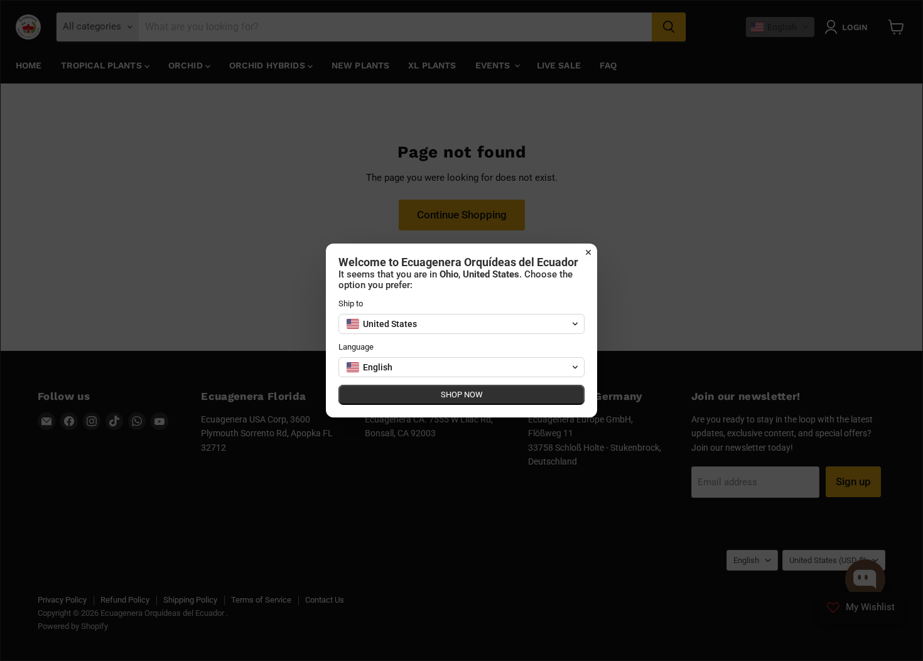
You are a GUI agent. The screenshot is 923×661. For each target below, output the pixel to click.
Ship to (350, 303)
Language (356, 347)
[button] (461, 324)
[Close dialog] (588, 252)
